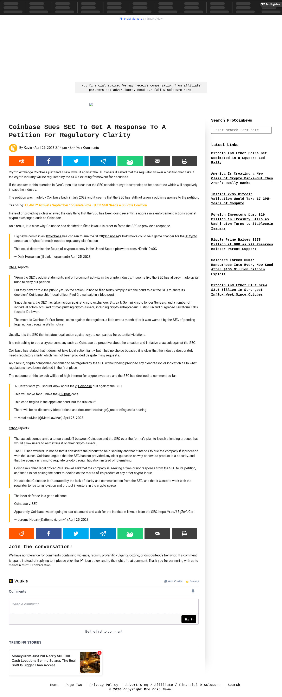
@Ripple (64, 394)
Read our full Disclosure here (164, 90)
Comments (84, 148)
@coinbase (111, 236)
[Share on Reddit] (21, 161)
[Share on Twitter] (76, 161)
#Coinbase (54, 236)
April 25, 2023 (81, 257)
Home (54, 685)
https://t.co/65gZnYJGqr (176, 512)
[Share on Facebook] (48, 161)
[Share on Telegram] (103, 161)
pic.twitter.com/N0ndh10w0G (136, 249)
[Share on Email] (157, 161)
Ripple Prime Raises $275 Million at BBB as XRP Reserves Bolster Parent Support (242, 244)
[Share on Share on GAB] (130, 161)
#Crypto (191, 236)
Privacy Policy (103, 685)
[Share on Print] (184, 161)
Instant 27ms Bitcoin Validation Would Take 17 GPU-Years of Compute (241, 199)
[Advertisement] (141, 51)
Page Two (74, 685)
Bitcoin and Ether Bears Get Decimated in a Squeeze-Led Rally (239, 157)
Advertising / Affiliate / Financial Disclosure (173, 685)
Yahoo (13, 428)
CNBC (13, 267)
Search (234, 685)
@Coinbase (83, 386)
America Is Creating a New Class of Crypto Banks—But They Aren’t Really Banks (242, 178)
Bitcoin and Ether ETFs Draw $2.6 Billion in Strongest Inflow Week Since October (239, 290)
